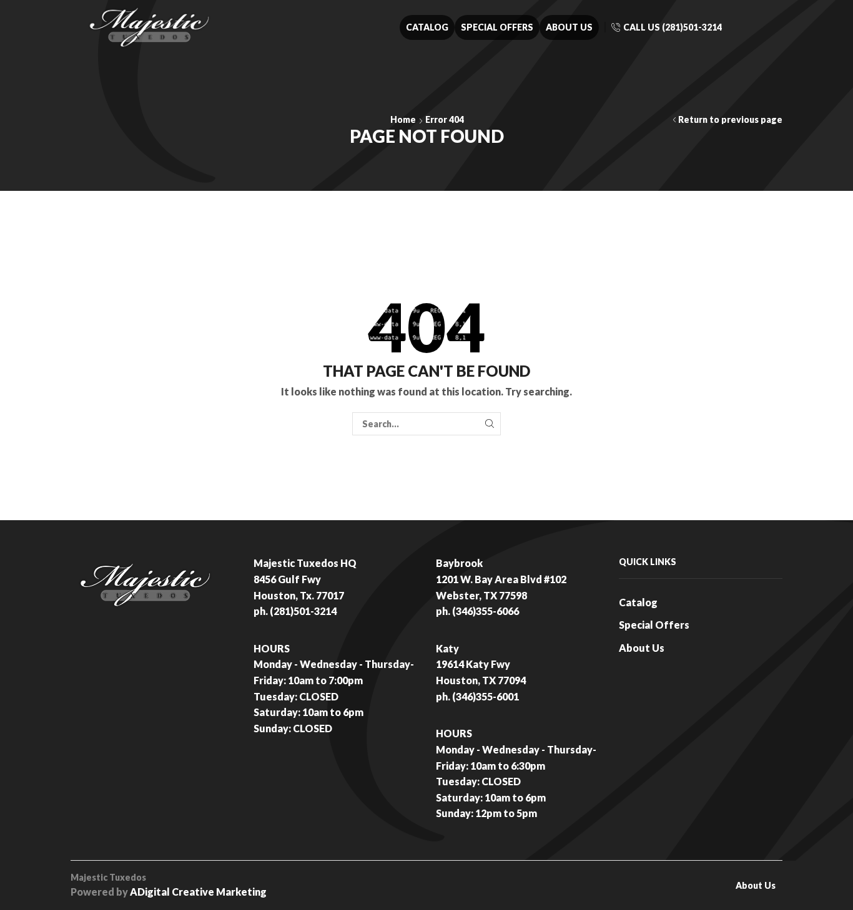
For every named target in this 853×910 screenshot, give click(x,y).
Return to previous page (730, 119)
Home (403, 119)
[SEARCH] (489, 423)
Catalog (427, 27)
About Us (569, 27)
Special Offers (497, 27)
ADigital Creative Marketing (198, 892)
